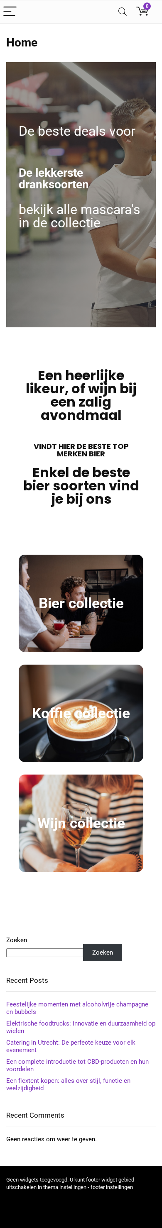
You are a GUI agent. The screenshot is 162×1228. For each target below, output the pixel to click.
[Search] (123, 12)
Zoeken (16, 940)
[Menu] (10, 12)
